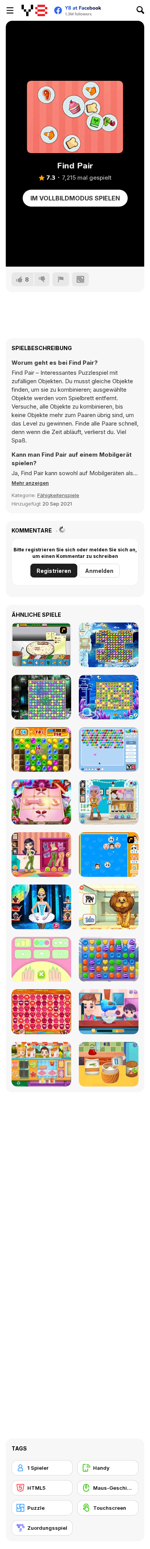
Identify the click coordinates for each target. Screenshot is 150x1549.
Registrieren (54, 571)
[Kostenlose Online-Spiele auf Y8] (34, 10)
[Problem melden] (60, 279)
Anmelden (99, 571)
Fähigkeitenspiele (58, 495)
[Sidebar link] (10, 10)
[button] (30, 483)
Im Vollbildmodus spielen (75, 198)
